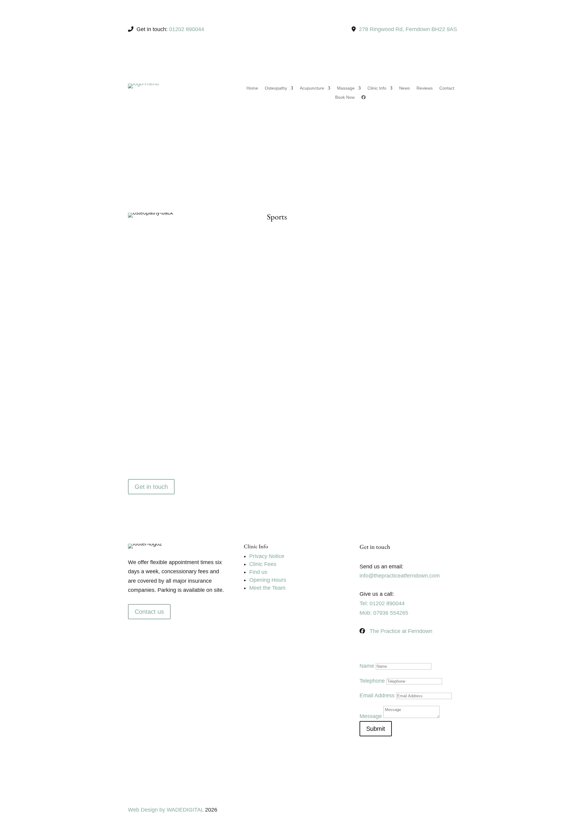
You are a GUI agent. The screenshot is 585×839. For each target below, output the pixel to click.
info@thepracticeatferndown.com (400, 576)
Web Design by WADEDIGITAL (166, 810)
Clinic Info (376, 88)
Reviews (425, 88)
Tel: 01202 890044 (382, 603)
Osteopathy (276, 88)
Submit (375, 728)
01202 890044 (186, 29)
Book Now (345, 97)
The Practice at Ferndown (401, 631)
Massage (346, 88)
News (404, 88)
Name (367, 666)
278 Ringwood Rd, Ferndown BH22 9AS (408, 29)
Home (252, 88)
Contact (446, 88)
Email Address (377, 695)
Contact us (149, 611)
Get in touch (151, 486)
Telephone (372, 681)
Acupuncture (312, 88)
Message (371, 716)
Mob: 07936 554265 (384, 613)
